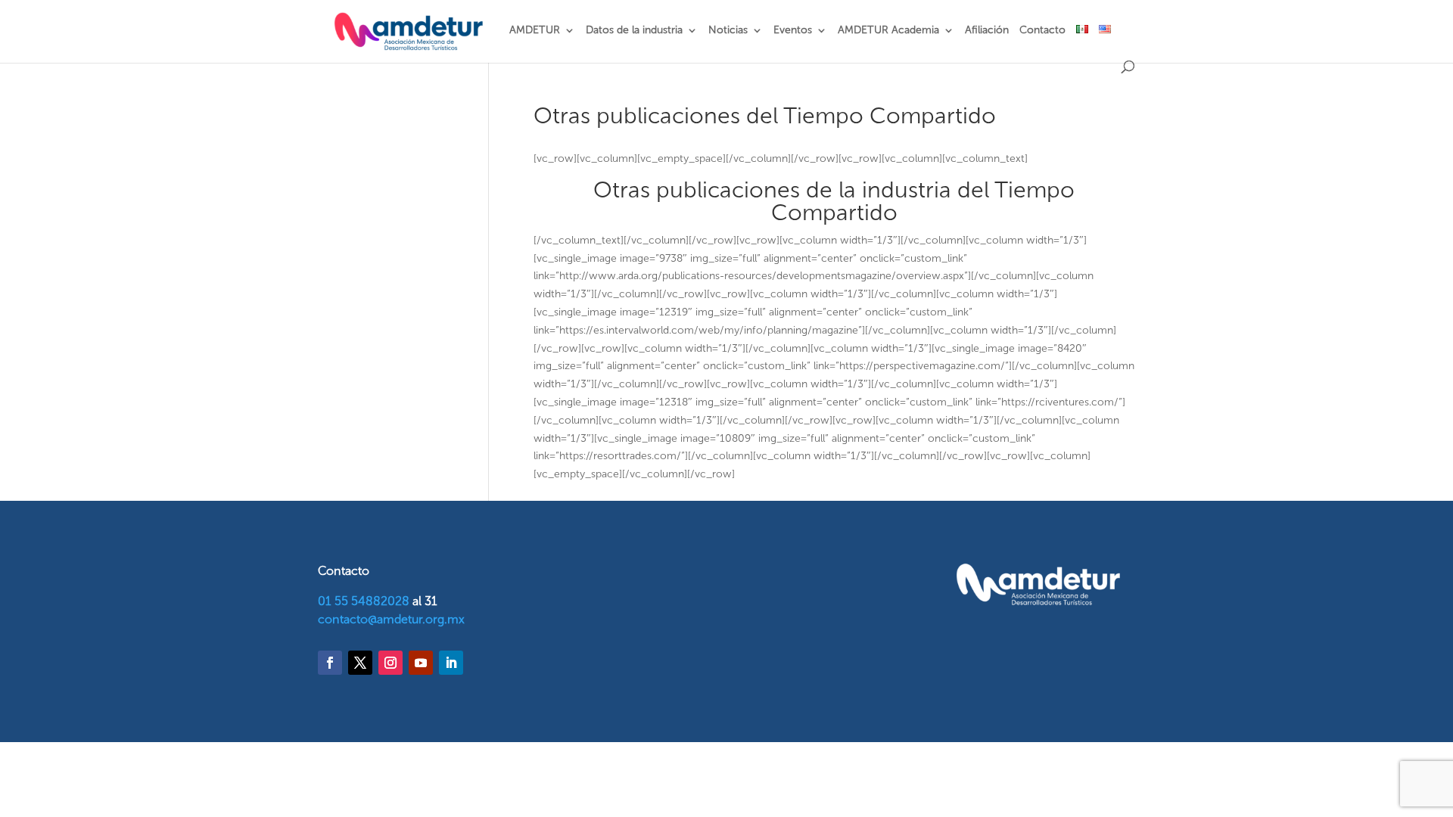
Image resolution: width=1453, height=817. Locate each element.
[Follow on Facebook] (330, 663)
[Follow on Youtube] (421, 663)
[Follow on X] (360, 663)
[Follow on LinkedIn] (451, 663)
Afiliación (987, 30)
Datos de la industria (634, 30)
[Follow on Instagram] (390, 663)
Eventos (792, 30)
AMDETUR (534, 30)
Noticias (728, 30)
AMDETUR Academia (888, 30)
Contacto (1042, 30)
